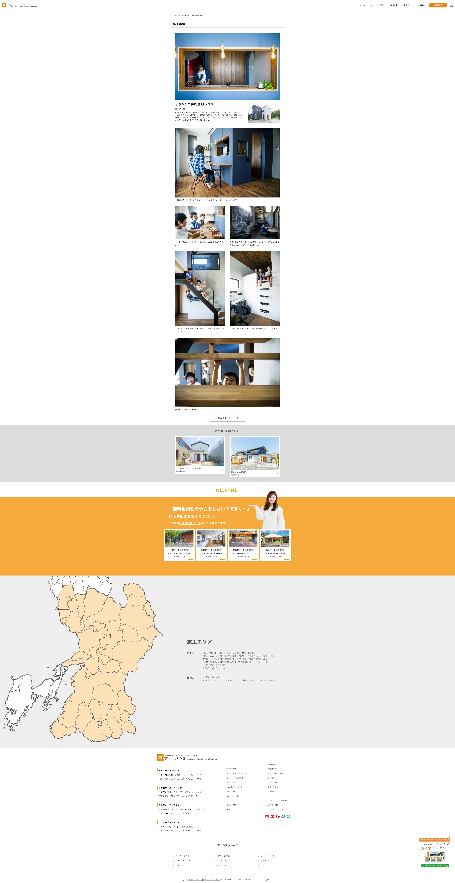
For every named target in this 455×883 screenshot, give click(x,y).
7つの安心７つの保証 (234, 787)
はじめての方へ (366, 5)
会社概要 (405, 5)
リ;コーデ (222, 865)
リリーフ (264, 865)
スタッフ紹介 (273, 787)
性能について (232, 791)
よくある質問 (273, 805)
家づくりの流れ (232, 782)
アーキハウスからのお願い (278, 800)
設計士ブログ (232, 805)
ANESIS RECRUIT (183, 860)
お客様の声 (393, 5)
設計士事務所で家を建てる (236, 773)
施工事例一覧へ (225, 418)
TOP (175, 16)
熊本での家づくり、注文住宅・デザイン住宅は (204, 880)
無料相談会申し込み (275, 773)
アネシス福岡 (224, 855)
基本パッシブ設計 (233, 796)
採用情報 (271, 791)
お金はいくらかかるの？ (236, 778)
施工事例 (380, 5)
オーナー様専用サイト (185, 855)
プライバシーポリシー (276, 809)
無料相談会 (438, 5)
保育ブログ (231, 809)
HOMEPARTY (224, 860)
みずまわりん (266, 860)
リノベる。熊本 (267, 855)
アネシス (179, 865)
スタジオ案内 (419, 5)
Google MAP (194, 774)
